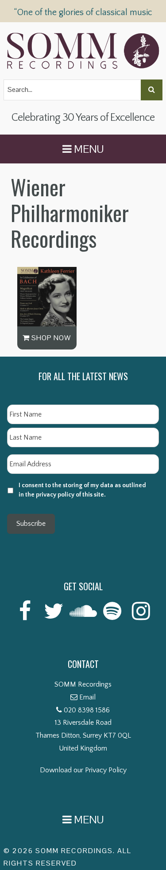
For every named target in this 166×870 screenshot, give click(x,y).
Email (87, 697)
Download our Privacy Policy (83, 770)
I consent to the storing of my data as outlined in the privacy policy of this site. (82, 490)
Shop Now (50, 337)
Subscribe (31, 524)
